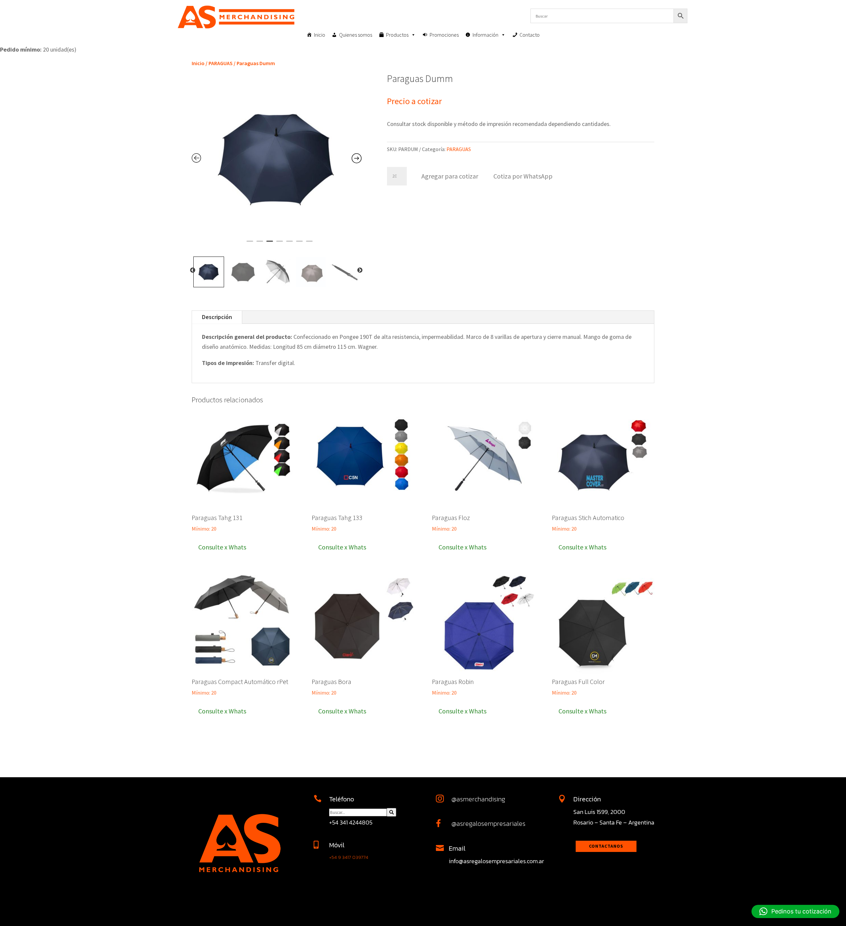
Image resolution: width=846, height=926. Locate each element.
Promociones (444, 34)
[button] (522, 175)
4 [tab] (279, 244)
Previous (192, 270)
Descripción (217, 317)
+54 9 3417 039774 (348, 857)
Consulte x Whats (222, 547)
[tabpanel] (277, 158)
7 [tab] (309, 244)
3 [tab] (269, 244)
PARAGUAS (221, 63)
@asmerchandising (478, 799)
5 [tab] (289, 244)
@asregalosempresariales (488, 823)
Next (360, 270)
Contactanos (606, 846)
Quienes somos (355, 34)
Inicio (319, 34)
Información (485, 34)
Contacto (529, 34)
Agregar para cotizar (449, 176)
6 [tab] (299, 244)
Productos (397, 34)
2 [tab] (259, 244)
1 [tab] (250, 244)
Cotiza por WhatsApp (523, 176)
